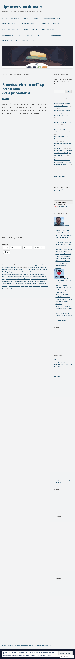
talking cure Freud (34, 286)
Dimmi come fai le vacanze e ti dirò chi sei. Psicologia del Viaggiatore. (63, 153)
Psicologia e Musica (50, 24)
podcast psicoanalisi (37, 279)
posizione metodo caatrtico (23, 284)
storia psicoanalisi (14, 286)
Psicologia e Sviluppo (29, 24)
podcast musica (24, 279)
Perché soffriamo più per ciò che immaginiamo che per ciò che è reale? (63, 113)
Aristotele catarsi (34, 267)
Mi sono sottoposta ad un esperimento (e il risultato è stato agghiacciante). (63, 162)
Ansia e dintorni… (31, 29)
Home (4, 18)
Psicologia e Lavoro (10, 29)
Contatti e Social (31, 18)
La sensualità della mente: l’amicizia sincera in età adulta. (62, 146)
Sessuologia (55, 35)
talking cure (24, 286)
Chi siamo (15, 18)
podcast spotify (37, 281)
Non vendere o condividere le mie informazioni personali (34, 645)
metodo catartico (38, 274)
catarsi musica (39, 269)
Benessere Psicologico (11, 35)
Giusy (10, 288)
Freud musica (20, 272)
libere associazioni (26, 274)
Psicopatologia (9, 24)
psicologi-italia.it (59, 190)
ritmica (35, 284)
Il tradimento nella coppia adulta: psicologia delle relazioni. (62, 129)
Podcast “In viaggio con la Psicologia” (18, 41)
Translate (62, 206)
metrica (16, 276)
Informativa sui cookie (44, 655)
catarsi (31, 269)
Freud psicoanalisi (30, 272)
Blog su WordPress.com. (9, 645)
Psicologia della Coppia (36, 35)
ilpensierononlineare (22, 6)
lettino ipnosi (15, 274)
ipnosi (9, 274)
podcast (35, 276)
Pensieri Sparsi (48, 29)
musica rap (28, 276)
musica (21, 276)
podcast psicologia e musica (22, 281)
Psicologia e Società (51, 18)
